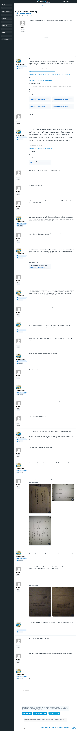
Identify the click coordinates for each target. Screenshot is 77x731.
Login (64, 1)
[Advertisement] (45, 46)
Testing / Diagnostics (6, 11)
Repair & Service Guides (6, 15)
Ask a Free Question (54, 713)
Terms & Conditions (61, 727)
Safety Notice (69, 727)
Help (46, 727)
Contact (42, 727)
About (48, 727)
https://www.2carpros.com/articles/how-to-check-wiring (41, 80)
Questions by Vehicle (6, 8)
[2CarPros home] (37, 1)
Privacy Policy (53, 727)
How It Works (4, 28)
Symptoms (4, 18)
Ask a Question (5, 4)
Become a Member (5, 39)
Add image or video (26, 713)
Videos (3, 32)
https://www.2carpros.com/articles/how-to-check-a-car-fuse (42, 71)
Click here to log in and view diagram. (37, 99)
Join (67, 1)
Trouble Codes (4, 25)
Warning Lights (5, 22)
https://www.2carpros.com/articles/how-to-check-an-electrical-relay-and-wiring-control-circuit (49, 74)
